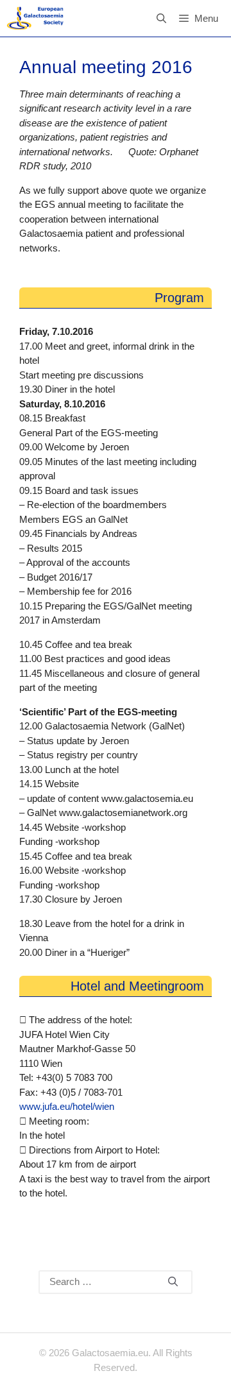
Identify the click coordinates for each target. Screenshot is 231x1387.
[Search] (173, 1282)
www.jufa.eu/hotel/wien (66, 1106)
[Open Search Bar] (161, 18)
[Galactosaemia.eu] (35, 18)
